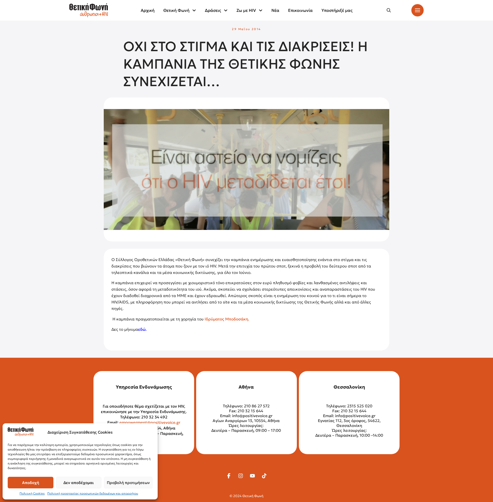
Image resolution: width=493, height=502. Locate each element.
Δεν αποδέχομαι (78, 482)
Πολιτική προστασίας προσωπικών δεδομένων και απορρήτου (92, 493)
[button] (389, 10)
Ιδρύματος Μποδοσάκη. (226, 319)
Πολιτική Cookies (32, 493)
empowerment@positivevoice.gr (149, 422)
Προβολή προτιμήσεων (128, 482)
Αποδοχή (30, 482)
